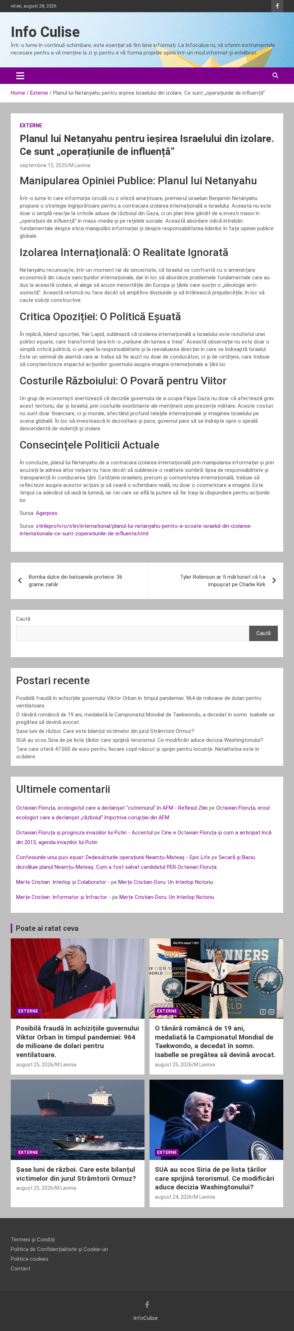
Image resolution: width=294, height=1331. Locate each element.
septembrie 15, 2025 (43, 165)
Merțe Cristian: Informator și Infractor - (63, 897)
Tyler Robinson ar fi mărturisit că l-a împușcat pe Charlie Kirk (222, 581)
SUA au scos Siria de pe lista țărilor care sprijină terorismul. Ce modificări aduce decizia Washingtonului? (139, 740)
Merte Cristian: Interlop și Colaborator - (63, 882)
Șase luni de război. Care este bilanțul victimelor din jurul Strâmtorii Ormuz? (105, 731)
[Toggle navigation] (20, 75)
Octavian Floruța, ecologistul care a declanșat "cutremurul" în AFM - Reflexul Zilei (112, 808)
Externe (31, 125)
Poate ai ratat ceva (47, 928)
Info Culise (45, 32)
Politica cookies (29, 1259)
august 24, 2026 (173, 1197)
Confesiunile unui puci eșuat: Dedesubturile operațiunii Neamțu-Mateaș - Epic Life (113, 857)
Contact (20, 1268)
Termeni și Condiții (33, 1239)
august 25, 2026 (34, 1064)
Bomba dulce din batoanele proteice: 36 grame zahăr (75, 581)
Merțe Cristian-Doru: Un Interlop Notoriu (165, 882)
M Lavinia (79, 165)
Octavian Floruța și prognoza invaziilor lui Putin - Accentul (84, 832)
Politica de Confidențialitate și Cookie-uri (59, 1249)
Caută (23, 619)
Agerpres (46, 513)
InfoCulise (145, 1318)
